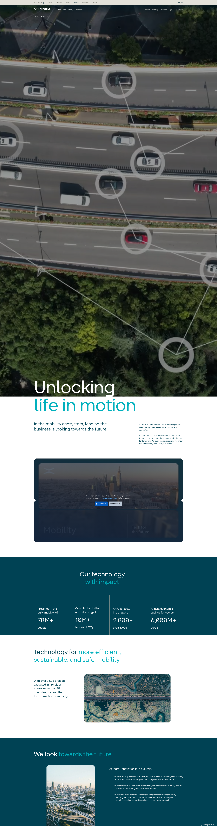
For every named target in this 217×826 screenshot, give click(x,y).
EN (179, 3)
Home (36, 16)
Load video (102, 504)
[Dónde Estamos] (170, 10)
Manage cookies (208, 825)
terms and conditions (111, 498)
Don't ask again (115, 504)
